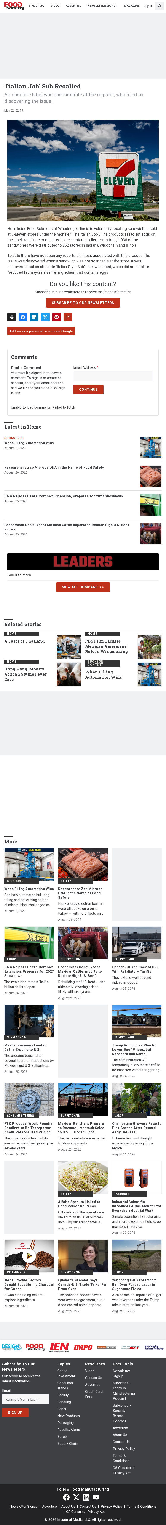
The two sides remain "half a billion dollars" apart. (26, 984)
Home (11, 633)
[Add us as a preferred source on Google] (68, 317)
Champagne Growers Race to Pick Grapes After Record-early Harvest (136, 1128)
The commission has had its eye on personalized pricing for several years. (28, 1143)
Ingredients (16, 1272)
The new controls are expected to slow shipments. (82, 1140)
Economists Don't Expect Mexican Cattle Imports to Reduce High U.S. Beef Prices (66, 527)
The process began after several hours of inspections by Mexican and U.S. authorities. (29, 1061)
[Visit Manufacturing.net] (130, 1347)
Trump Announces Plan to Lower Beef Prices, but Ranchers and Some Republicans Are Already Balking (134, 1049)
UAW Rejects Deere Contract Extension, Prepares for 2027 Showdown (63, 496)
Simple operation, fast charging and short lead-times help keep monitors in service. (136, 1222)
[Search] (159, 6)
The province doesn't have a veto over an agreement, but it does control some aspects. (81, 1300)
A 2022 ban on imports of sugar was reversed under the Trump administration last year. (136, 1300)
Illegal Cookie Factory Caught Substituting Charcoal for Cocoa (29, 1284)
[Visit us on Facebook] (66, 1497)
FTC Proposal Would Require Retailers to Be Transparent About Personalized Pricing (28, 1128)
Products (122, 1194)
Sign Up (15, 1413)
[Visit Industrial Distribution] (107, 1347)
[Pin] (56, 317)
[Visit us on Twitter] (76, 1497)
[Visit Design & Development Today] (12, 1347)
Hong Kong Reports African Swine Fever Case (25, 674)
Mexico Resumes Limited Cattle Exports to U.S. (25, 1047)
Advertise (49, 1506)
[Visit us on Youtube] (96, 1497)
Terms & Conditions (141, 1506)
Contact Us (88, 1506)
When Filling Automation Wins (29, 443)
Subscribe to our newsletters (83, 303)
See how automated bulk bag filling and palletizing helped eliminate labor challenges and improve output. (28, 900)
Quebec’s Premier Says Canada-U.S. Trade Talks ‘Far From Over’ (82, 1284)
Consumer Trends (20, 1115)
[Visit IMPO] (83, 1347)
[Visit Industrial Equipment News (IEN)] (59, 1347)
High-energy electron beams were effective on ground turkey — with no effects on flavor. (80, 909)
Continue (88, 389)
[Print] (11, 317)
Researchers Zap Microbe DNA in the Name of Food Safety (54, 467)
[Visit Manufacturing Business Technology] (154, 1347)
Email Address (86, 367)
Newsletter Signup (24, 1506)
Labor (11, 959)
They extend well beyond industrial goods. (131, 980)
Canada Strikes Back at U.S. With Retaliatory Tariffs (135, 969)
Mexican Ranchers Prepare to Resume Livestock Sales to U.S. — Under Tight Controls (81, 1128)
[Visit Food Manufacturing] (35, 1347)
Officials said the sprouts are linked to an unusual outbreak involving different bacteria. (81, 1217)
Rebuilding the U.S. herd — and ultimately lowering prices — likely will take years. (81, 987)
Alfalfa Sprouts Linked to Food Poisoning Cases (79, 1204)
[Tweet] (45, 317)
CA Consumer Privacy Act (85, 1512)
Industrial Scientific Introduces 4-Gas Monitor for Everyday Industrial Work (137, 1206)
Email (6, 1390)
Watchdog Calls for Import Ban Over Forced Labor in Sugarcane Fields (134, 1284)
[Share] (23, 317)
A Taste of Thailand (24, 641)
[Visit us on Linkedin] (86, 1497)
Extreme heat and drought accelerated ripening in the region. (132, 1143)
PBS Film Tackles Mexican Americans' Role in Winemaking (106, 646)
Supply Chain (70, 959)
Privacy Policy (111, 1506)
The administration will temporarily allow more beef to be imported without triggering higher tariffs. (136, 1065)
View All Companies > (83, 587)
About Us (68, 1506)
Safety (66, 881)
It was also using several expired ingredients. (23, 1297)
